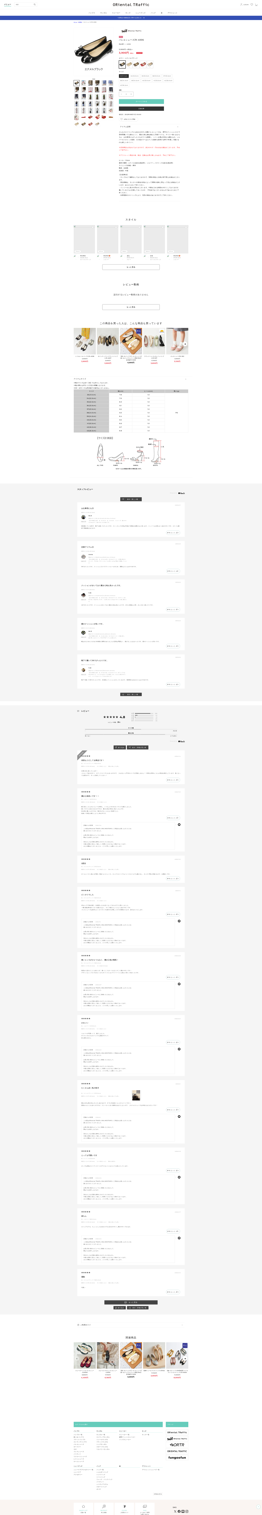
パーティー (77, 1454)
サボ (75, 1449)
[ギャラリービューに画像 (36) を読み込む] (111, 117)
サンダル (99, 1431)
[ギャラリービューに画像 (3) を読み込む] (90, 83)
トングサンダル (102, 1444)
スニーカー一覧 (124, 1434)
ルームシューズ (79, 1461)
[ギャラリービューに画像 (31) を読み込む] (77, 117)
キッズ (144, 1431)
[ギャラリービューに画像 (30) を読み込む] (111, 110)
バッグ (99, 1466)
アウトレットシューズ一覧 (151, 1469)
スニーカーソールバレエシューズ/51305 (84, 1371)
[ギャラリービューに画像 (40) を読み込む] (97, 124)
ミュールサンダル (102, 1439)
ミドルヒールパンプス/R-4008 (84, 356)
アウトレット (146, 1466)
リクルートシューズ (80, 1456)
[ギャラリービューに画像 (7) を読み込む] (77, 90)
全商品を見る (158, 1494)
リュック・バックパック (105, 1479)
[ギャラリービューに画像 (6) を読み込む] (111, 83)
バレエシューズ (79, 1444)
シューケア (77, 1472)
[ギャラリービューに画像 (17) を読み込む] (104, 97)
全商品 (80, 22)
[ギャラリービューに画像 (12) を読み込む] (111, 90)
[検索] (34, 4)
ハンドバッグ (101, 1474)
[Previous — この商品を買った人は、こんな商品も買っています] (77, 344)
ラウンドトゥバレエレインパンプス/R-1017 (154, 357)
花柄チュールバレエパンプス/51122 (154, 1370)
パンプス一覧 (78, 1434)
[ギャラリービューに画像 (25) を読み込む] (77, 110)
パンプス (77, 1431)
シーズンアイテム (102, 1484)
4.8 (122, 717)
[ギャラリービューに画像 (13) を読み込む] (77, 97)
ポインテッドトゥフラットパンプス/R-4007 (108, 357)
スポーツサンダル (102, 1447)
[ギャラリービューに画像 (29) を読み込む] (104, 110)
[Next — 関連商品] (185, 1358)
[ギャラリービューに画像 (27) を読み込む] (90, 110)
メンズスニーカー (125, 1439)
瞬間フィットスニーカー (127, 1437)
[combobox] (25, 5)
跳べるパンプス (79, 1437)
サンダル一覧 (101, 1434)
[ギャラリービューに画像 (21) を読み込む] (90, 104)
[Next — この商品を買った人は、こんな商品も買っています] (185, 344)
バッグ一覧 (100, 1469)
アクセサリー (78, 1474)
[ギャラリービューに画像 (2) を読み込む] (83, 83)
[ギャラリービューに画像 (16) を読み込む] (97, 97)
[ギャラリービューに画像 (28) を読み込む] (97, 110)
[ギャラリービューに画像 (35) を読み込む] (104, 117)
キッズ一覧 (145, 1434)
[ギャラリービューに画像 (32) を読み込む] (83, 117)
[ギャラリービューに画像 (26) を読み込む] (83, 110)
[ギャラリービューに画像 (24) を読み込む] (111, 104)
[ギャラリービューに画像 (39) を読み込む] (90, 124)
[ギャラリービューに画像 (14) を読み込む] (83, 97)
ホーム (75, 22)
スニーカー (122, 1431)
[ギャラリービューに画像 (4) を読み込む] (97, 83)
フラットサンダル (102, 1442)
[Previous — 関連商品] (77, 1358)
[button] (1, 18)
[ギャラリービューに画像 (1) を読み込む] (77, 83)
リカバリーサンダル (103, 1449)
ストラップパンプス (80, 1442)
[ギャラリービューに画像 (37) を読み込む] (77, 124)
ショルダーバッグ (102, 1472)
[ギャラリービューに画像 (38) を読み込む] (83, 124)
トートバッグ (101, 1477)
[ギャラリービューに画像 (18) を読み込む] (111, 97)
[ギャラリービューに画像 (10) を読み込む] (97, 90)
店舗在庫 (141, 108)
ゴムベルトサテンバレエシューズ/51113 (108, 1371)
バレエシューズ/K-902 (177, 356)
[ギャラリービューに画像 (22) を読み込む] (97, 104)
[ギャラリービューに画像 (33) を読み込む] (90, 117)
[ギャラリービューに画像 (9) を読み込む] (90, 90)
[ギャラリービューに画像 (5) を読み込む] (104, 83)
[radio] (122, 64)
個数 (120, 90)
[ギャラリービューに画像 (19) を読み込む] (77, 104)
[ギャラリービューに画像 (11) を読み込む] (104, 90)
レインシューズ (79, 1459)
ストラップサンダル (103, 1437)
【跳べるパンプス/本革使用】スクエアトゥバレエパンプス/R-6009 (177, 1371)
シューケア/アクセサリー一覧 (83, 1469)
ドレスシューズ (79, 1451)
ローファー (77, 1447)
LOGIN (246, 4)
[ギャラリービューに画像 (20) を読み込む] (83, 104)
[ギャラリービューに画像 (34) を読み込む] (97, 117)
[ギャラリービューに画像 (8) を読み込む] (83, 90)
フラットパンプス (79, 1439)
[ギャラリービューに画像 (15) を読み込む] (90, 97)
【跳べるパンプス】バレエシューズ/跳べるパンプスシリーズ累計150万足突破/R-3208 (131, 358)
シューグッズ (78, 1466)
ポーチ (99, 1489)
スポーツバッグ (102, 1487)
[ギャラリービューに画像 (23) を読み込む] (104, 104)
